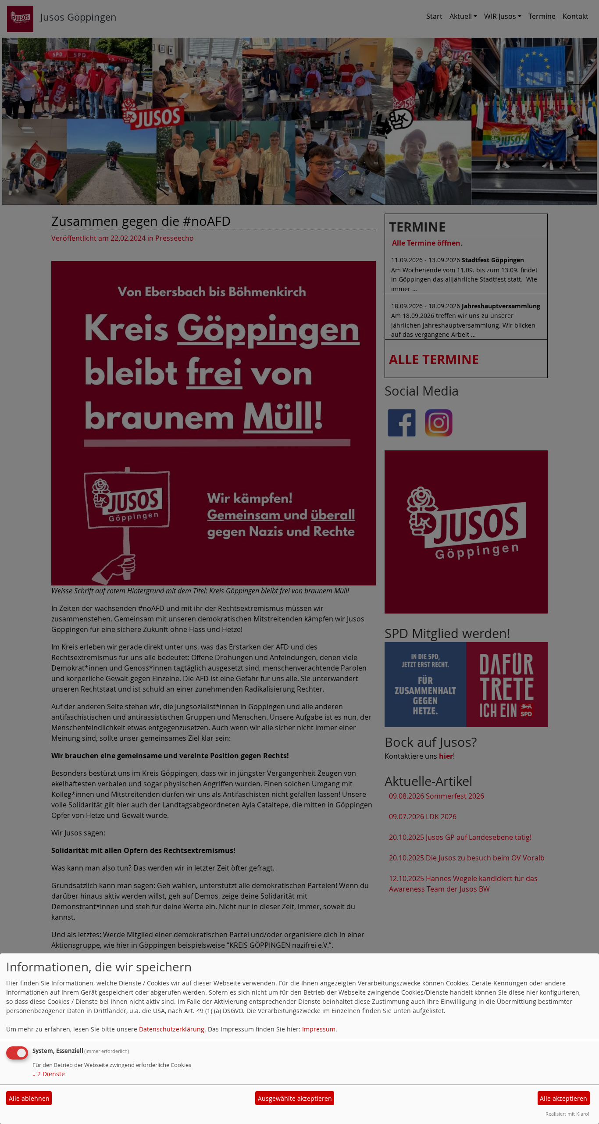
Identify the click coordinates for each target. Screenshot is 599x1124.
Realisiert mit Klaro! (567, 1113)
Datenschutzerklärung (171, 1029)
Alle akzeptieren (563, 1098)
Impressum (318, 1029)
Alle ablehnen (29, 1098)
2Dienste (48, 1074)
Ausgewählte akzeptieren (295, 1098)
